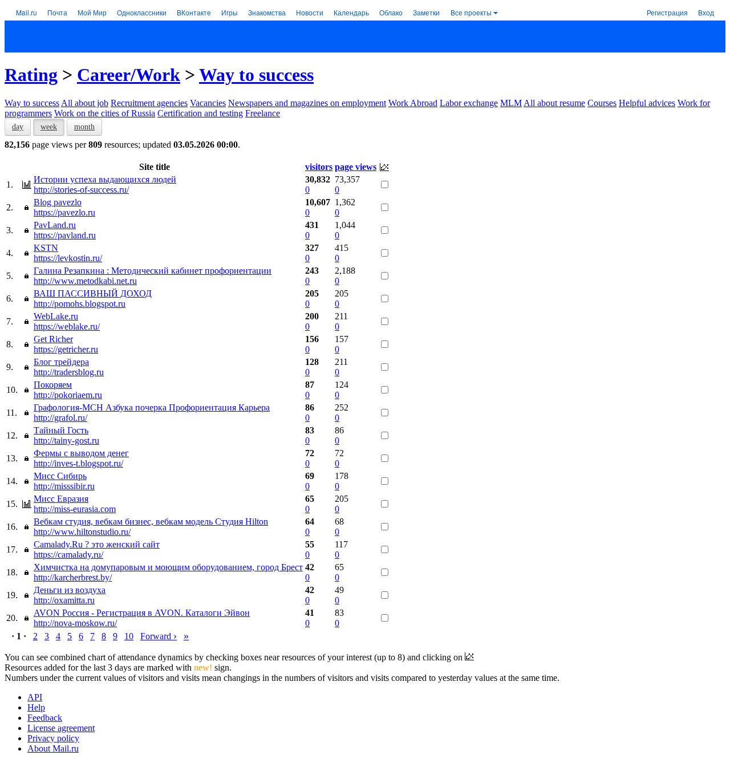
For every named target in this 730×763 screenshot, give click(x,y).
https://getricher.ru (66, 349)
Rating (31, 74)
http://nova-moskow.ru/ (75, 623)
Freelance (262, 113)
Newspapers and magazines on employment (307, 103)
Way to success (256, 74)
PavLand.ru (55, 225)
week (48, 127)
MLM (511, 103)
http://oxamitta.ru (64, 600)
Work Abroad (412, 103)
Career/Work (128, 74)
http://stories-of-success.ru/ (81, 189)
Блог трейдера (61, 362)
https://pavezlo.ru (64, 212)
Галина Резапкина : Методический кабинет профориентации (152, 270)
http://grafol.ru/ (60, 418)
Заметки (426, 12)
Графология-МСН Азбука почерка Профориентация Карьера (152, 407)
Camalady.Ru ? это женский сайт (97, 544)
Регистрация (667, 12)
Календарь (351, 12)
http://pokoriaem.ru (68, 395)
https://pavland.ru (65, 235)
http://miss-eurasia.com (75, 509)
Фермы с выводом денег (81, 453)
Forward (158, 636)
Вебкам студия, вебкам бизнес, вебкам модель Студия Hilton (151, 521)
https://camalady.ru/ (68, 554)
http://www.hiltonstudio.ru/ (82, 532)
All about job (84, 103)
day (17, 127)
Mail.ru (26, 12)
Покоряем (53, 384)
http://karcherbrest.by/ (73, 577)
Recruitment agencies (149, 103)
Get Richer (53, 339)
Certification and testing (200, 113)
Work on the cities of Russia (104, 113)
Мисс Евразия (61, 499)
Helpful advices (647, 103)
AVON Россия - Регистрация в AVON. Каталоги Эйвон (142, 613)
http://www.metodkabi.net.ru (85, 281)
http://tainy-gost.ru (66, 440)
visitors (318, 167)
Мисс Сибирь (60, 476)
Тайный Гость (61, 430)
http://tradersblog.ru (69, 372)
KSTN (46, 248)
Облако (391, 12)
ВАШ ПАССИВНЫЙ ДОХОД (93, 293)
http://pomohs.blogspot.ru (79, 304)
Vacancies (208, 103)
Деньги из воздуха (70, 590)
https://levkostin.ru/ (68, 258)
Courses (602, 103)
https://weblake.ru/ (67, 326)
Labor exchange (469, 103)
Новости (309, 12)
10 (128, 636)
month (84, 127)
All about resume (554, 103)
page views (355, 167)
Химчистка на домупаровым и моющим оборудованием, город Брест (168, 567)
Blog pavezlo (58, 202)
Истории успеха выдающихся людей (105, 179)
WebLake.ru (56, 316)
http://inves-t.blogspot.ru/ (78, 463)
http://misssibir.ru (64, 486)
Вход (706, 12)
